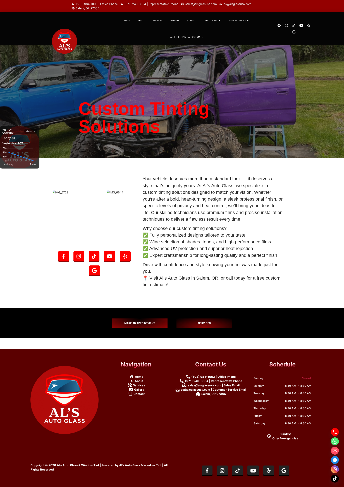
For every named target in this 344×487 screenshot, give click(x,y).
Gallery (175, 20)
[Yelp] (308, 25)
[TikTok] (335, 479)
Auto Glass (211, 20)
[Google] (294, 32)
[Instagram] (286, 25)
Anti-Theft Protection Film (185, 37)
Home (127, 20)
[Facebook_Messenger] (335, 460)
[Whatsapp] (335, 441)
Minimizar (31, 131)
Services (157, 20)
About (141, 20)
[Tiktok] (294, 25)
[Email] (335, 451)
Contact (192, 20)
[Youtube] (301, 25)
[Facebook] (279, 25)
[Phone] (335, 432)
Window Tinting (237, 20)
